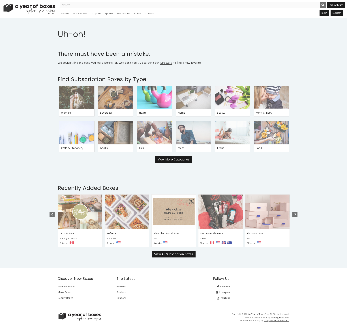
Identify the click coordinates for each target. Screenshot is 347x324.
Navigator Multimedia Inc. (276, 320)
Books (104, 148)
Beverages (106, 112)
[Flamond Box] (267, 212)
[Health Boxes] (154, 97)
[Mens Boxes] (193, 132)
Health (143, 112)
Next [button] (294, 214)
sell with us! (336, 4)
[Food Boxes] (271, 132)
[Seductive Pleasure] (220, 212)
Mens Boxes (65, 292)
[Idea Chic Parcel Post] (174, 212)
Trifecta (111, 233)
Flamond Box (255, 233)
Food (259, 148)
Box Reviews (80, 13)
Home (181, 112)
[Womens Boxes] (76, 97)
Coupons (96, 13)
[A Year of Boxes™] (29, 9)
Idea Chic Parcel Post (166, 233)
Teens (220, 148)
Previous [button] (52, 214)
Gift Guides (123, 13)
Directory (65, 13)
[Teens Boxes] (232, 132)
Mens (181, 148)
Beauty (221, 112)
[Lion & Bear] (80, 212)
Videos (137, 13)
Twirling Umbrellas (280, 317)
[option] (80, 220)
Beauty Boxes (65, 297)
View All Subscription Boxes (173, 254)
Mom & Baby (264, 112)
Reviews (121, 286)
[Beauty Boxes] (232, 97)
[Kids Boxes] (154, 132)
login (324, 12)
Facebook (224, 286)
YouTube (225, 297)
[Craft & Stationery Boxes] (76, 132)
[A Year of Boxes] (79, 316)
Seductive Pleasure (211, 233)
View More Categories (173, 159)
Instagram (224, 292)
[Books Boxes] (115, 132)
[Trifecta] (127, 212)
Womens (66, 112)
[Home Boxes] (193, 97)
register (337, 12)
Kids (141, 148)
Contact (149, 13)
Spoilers (109, 13)
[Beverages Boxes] (115, 97)
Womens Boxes (66, 286)
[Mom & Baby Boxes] (271, 97)
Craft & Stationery (72, 148)
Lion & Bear (67, 233)
